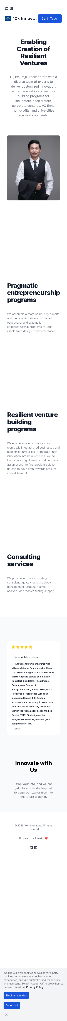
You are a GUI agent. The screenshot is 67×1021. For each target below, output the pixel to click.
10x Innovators (32, 825)
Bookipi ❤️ (41, 838)
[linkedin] (6, 8)
